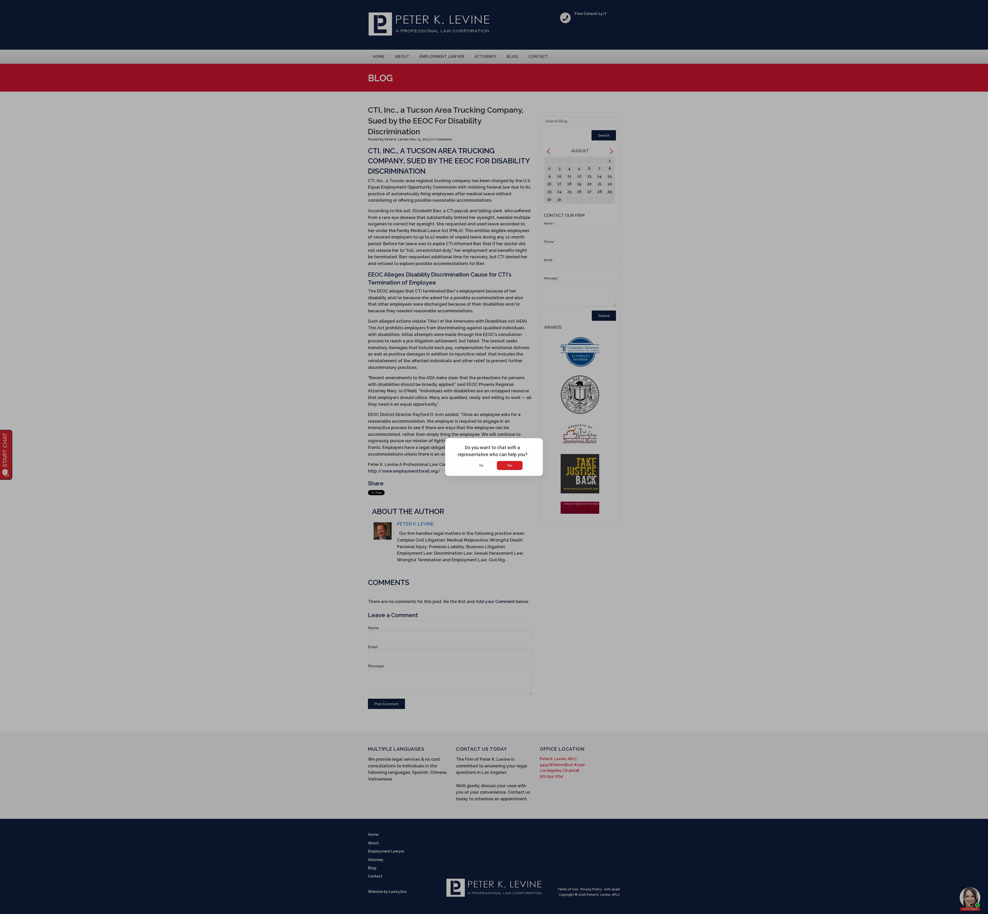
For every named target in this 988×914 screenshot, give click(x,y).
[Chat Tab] (494, 457)
